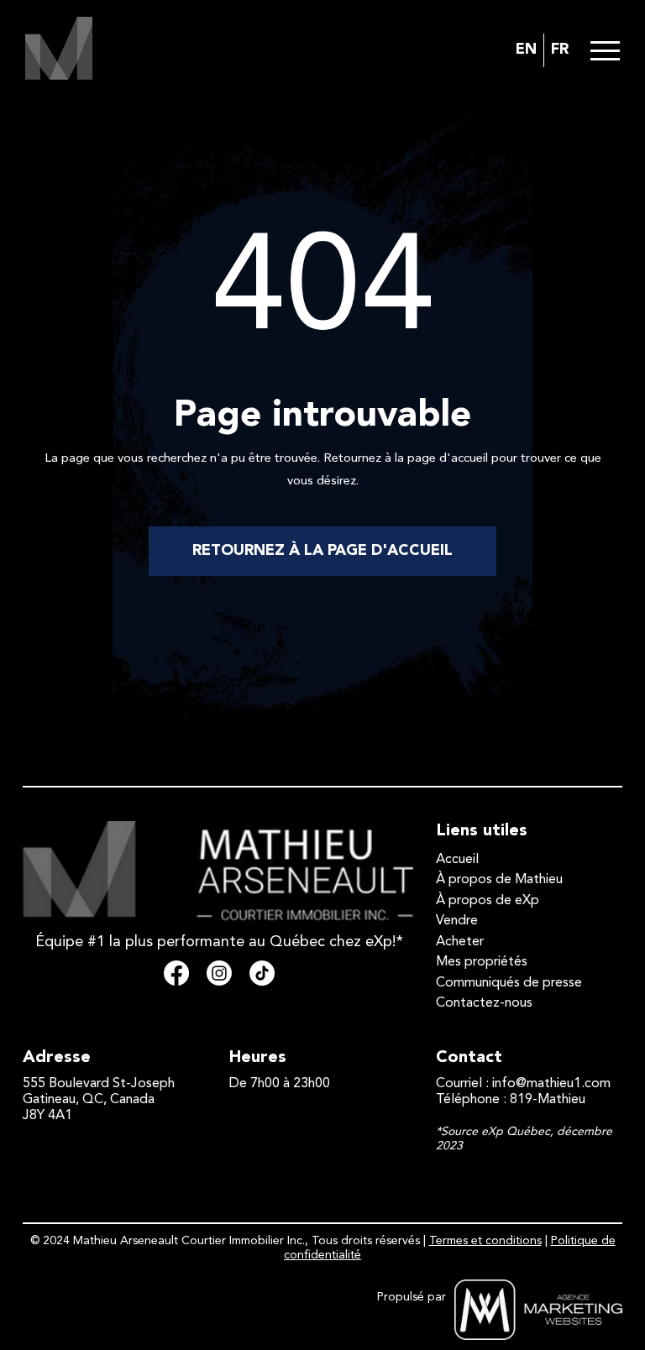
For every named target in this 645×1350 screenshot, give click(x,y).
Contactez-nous (484, 1003)
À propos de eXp (487, 901)
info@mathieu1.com (551, 1084)
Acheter (460, 942)
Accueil (457, 859)
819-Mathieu (547, 1100)
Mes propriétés (481, 962)
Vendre (457, 921)
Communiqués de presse (509, 983)
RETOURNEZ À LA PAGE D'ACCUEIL (322, 550)
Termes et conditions (485, 1241)
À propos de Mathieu (499, 880)
